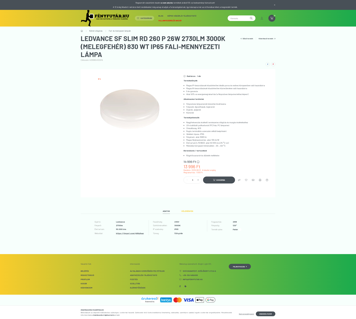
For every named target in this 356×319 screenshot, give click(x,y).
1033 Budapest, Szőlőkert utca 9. (199, 271)
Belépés (85, 271)
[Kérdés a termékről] (267, 180)
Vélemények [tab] (187, 211)
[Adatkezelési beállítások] (185, 286)
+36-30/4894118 (190, 275)
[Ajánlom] (253, 180)
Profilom (85, 279)
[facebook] (268, 64)
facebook (180, 286)
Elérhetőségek (137, 287)
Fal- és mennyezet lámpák (120, 31)
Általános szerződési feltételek (147, 271)
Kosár (84, 283)
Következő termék (266, 38)
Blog (160, 16)
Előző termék (247, 38)
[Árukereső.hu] (149, 298)
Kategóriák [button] (146, 18)
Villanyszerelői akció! (170, 20)
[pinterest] (273, 64)
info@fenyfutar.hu (193, 279)
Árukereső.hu (149, 301)
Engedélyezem (265, 314)
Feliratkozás (239, 267)
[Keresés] (251, 18)
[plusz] (198, 180)
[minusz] (187, 180)
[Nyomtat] (260, 180)
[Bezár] (275, 5)
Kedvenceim (86, 287)
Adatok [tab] (166, 211)
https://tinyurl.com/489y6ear (130, 233)
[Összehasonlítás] (239, 180)
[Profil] (261, 18)
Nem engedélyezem (246, 314)
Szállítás (135, 283)
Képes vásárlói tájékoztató (181, 16)
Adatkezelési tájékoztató (143, 275)
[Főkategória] (82, 30)
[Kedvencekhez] (246, 180)
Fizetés (134, 279)
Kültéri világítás (95, 31)
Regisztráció (87, 275)
